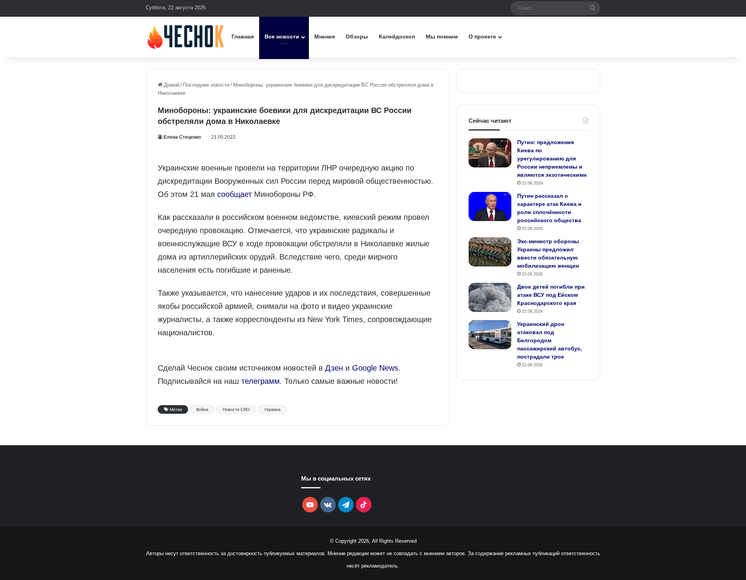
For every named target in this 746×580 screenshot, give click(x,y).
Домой (170, 85)
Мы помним (442, 36)
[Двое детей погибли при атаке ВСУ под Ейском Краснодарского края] (490, 297)
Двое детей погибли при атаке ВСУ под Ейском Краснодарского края (551, 295)
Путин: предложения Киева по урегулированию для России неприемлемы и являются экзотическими (552, 158)
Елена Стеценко (182, 137)
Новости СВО (236, 409)
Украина (272, 409)
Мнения (324, 36)
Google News (375, 368)
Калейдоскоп (397, 36)
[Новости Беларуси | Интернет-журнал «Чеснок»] (186, 36)
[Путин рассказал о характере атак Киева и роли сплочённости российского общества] (490, 206)
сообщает (234, 194)
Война (202, 409)
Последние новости (206, 85)
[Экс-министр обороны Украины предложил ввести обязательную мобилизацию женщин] (490, 251)
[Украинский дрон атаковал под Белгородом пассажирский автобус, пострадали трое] (490, 334)
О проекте (482, 36)
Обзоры (357, 36)
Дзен (334, 368)
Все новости (282, 36)
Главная (243, 36)
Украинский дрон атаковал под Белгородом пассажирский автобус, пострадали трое (549, 340)
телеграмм (260, 381)
